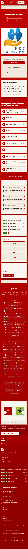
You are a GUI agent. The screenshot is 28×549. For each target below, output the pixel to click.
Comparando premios (11, 124)
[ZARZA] (2, 2)
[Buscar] (16, 2)
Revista (3, 516)
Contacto (3, 511)
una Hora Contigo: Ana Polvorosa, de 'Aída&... (14, 199)
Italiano (12, 525)
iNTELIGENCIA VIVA (18, 536)
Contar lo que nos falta (11, 137)
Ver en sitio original (14, 72)
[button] (23, 412)
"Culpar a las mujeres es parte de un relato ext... (14, 195)
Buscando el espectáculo (9, 149)
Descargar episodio (14, 67)
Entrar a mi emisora (6, 463)
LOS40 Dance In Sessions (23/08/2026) (14, 204)
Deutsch (6, 525)
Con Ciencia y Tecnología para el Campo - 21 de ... (14, 208)
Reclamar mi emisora (6, 461)
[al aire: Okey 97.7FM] (8, 233)
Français (22, 523)
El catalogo (4, 509)
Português (15, 523)
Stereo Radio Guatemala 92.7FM (14, 220)
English (10, 523)
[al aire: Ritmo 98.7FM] (8, 226)
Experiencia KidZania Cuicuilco (10, 487)
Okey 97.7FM (13, 233)
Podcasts (3, 514)
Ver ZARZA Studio (8, 275)
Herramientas (4, 518)
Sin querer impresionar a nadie (12, 111)
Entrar (21, 2)
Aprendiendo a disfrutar (10, 118)
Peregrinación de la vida (12, 162)
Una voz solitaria (11, 156)
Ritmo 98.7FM (13, 226)
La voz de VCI (13, 223)
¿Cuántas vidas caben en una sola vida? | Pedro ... (14, 186)
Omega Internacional (15, 229)
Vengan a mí (9, 130)
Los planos (3, 459)
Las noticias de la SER (8, 491)
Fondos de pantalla (6, 520)
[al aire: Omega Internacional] (8, 230)
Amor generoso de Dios (11, 169)
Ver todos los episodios (15, 176)
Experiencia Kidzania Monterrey (10, 502)
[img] (14, 533)
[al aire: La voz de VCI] (8, 223)
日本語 (17, 525)
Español (4, 523)
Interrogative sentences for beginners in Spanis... (14, 190)
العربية (22, 525)
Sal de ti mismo (11, 143)
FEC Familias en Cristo (14, 18)
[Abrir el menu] (25, 2)
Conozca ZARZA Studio (10, 433)
